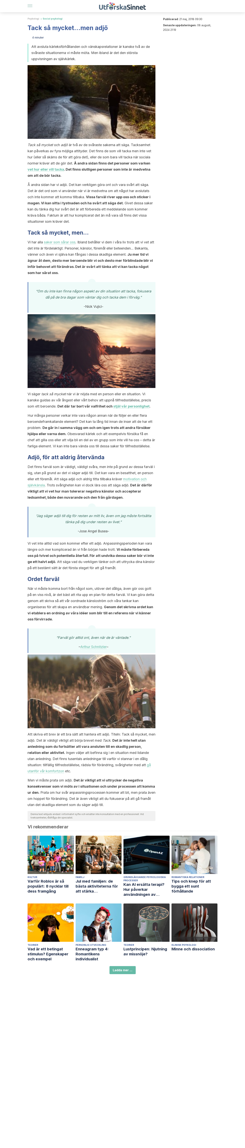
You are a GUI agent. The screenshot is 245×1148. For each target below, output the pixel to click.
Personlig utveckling (91, 944)
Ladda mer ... (122, 970)
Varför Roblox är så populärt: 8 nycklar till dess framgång (48, 886)
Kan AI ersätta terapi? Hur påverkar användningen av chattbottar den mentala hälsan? (146, 889)
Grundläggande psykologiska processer (144, 879)
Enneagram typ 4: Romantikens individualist (92, 954)
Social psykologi (53, 18)
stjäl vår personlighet (131, 406)
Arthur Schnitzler (93, 647)
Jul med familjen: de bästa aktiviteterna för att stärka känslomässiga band (97, 886)
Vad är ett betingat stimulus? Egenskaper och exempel (48, 954)
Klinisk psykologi (184, 944)
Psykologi (33, 18)
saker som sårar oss (59, 242)
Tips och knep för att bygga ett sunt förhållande (191, 886)
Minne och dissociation (193, 949)
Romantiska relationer (188, 877)
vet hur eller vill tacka (46, 169)
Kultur (32, 877)
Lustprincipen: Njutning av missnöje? (145, 951)
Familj (80, 877)
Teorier (33, 944)
